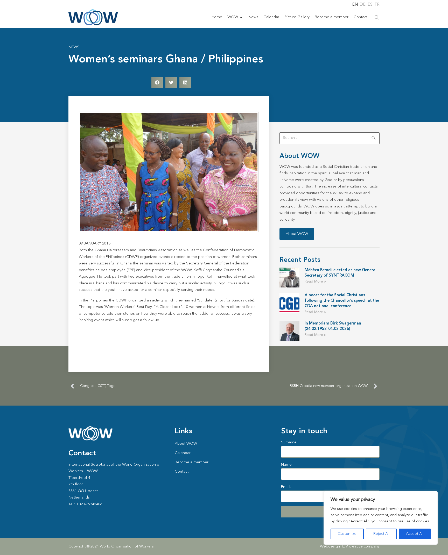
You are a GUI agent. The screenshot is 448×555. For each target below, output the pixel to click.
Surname (289, 442)
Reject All (381, 534)
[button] (157, 82)
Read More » (315, 281)
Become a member (331, 17)
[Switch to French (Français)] (377, 5)
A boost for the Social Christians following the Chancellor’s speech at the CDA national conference (342, 300)
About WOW (186, 444)
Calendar (271, 17)
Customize (347, 534)
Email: (286, 487)
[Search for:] (329, 138)
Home (217, 17)
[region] (381, 518)
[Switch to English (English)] (354, 5)
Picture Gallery (297, 17)
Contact (360, 17)
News (253, 17)
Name (286, 465)
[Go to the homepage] (93, 17)
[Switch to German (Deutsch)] (362, 5)
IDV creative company (361, 547)
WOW (232, 17)
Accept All (414, 534)
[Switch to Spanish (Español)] (370, 5)
